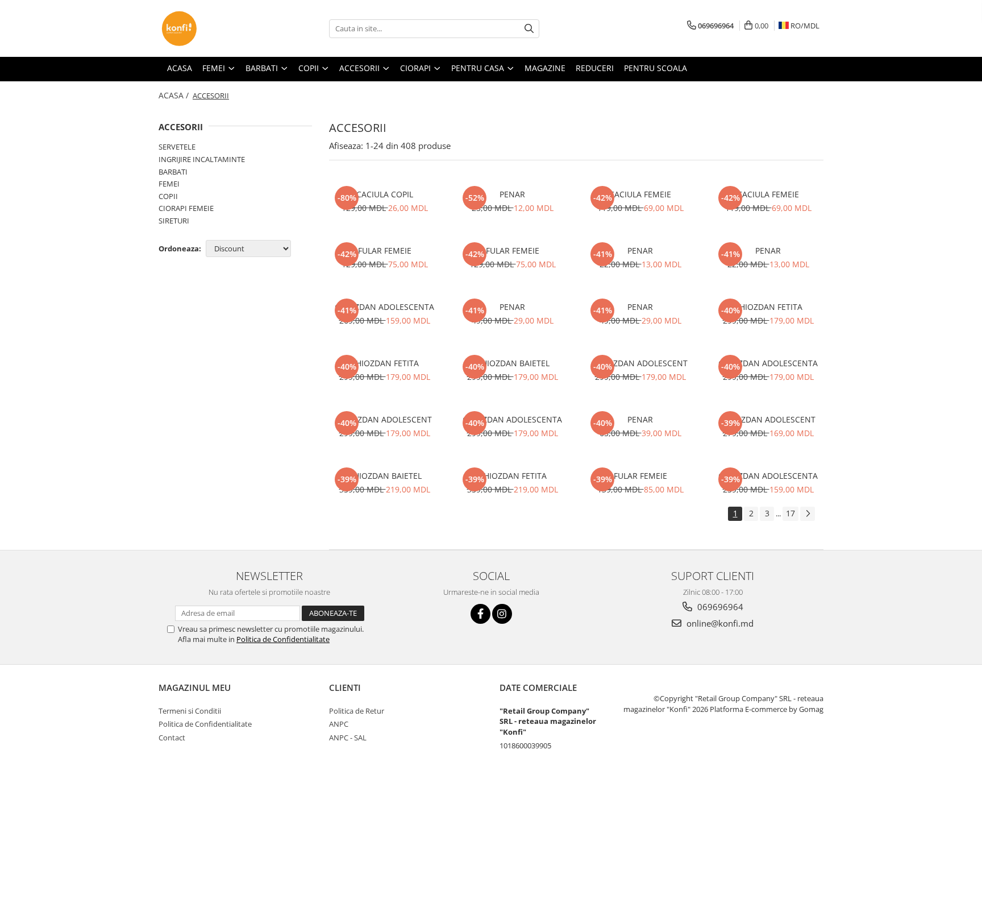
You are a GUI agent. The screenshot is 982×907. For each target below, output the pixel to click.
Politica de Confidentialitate (283, 639)
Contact (172, 737)
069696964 (719, 606)
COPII (168, 196)
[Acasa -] (215, 28)
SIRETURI (174, 221)
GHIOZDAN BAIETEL (513, 363)
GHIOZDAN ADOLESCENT (640, 363)
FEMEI (169, 184)
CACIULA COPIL (384, 194)
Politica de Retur (356, 711)
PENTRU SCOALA (655, 68)
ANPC (338, 724)
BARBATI (173, 172)
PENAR (512, 194)
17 (790, 513)
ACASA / (175, 95)
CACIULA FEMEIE (640, 194)
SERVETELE (177, 147)
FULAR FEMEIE (384, 250)
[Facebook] (480, 614)
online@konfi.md (719, 623)
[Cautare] (529, 28)
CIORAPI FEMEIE (186, 208)
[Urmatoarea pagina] (807, 514)
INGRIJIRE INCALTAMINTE (202, 159)
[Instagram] (502, 614)
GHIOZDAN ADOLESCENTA (384, 306)
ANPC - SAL (348, 737)
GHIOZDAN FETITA (768, 306)
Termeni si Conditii (190, 711)
